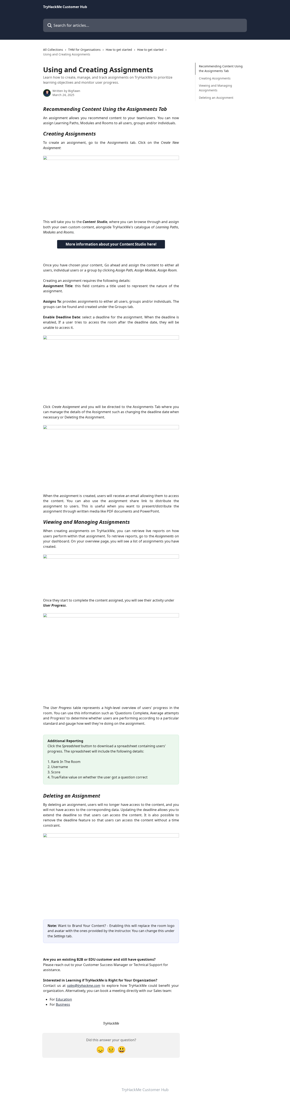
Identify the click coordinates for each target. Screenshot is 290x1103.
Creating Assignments (215, 78)
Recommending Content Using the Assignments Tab (221, 68)
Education (64, 999)
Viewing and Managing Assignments (215, 87)
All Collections (53, 50)
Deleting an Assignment (216, 98)
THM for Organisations (84, 50)
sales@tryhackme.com (83, 985)
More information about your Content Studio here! (111, 244)
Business (63, 1004)
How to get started (119, 50)
